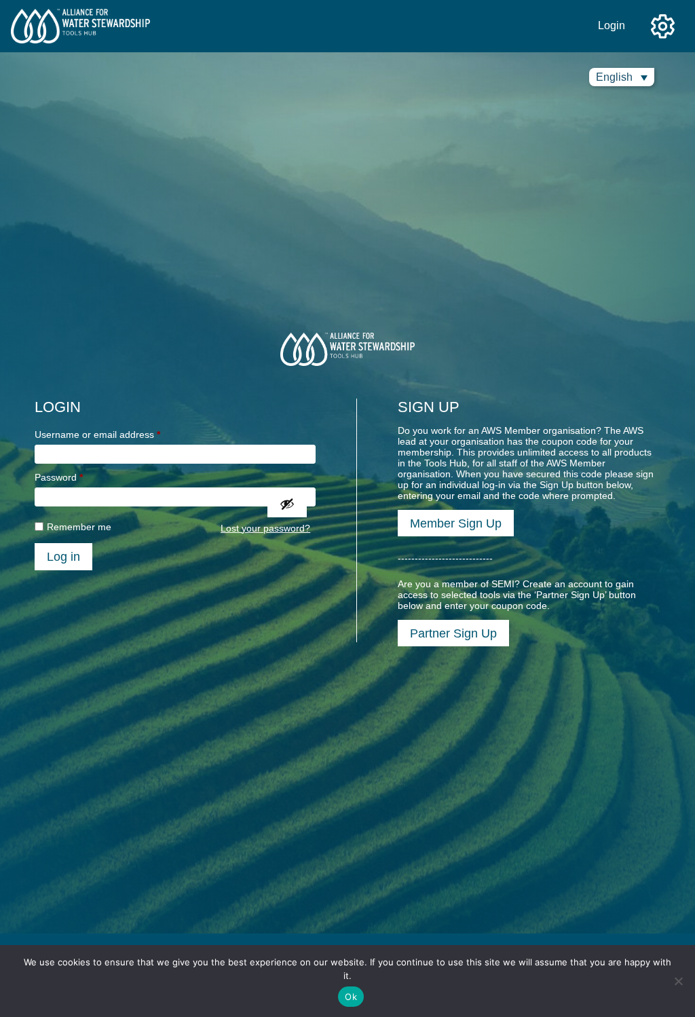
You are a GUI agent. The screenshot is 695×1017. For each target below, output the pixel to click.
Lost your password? (265, 528)
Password (59, 477)
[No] (678, 981)
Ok (351, 996)
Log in (63, 556)
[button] (621, 77)
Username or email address (97, 434)
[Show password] (287, 503)
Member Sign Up (456, 523)
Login (611, 25)
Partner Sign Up (453, 633)
